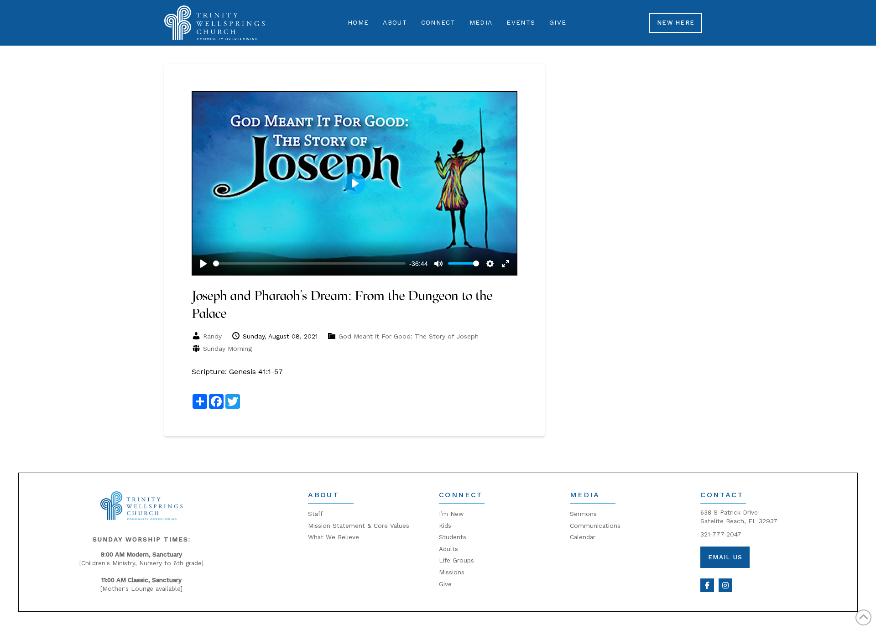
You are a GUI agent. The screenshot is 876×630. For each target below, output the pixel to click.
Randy (212, 336)
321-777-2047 (720, 534)
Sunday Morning (227, 348)
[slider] (309, 263)
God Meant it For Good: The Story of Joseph (409, 336)
